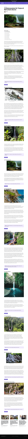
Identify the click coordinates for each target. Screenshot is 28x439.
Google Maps (6, 84)
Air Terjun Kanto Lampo (7, 38)
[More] (21, 3)
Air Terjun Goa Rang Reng (7, 32)
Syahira (7, 11)
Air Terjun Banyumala (7, 31)
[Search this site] (26, 3)
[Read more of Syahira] (5, 12)
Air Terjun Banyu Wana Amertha (8, 39)
